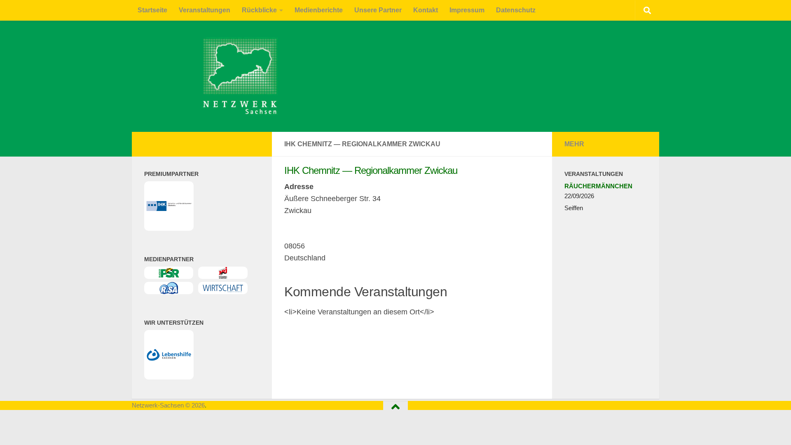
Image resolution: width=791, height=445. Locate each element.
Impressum (466, 10)
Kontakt (425, 10)
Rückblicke (259, 10)
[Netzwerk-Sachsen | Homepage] (182, 76)
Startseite (152, 10)
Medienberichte (319, 10)
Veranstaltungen (204, 10)
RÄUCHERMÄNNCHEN (598, 186)
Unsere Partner (378, 10)
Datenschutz (516, 10)
